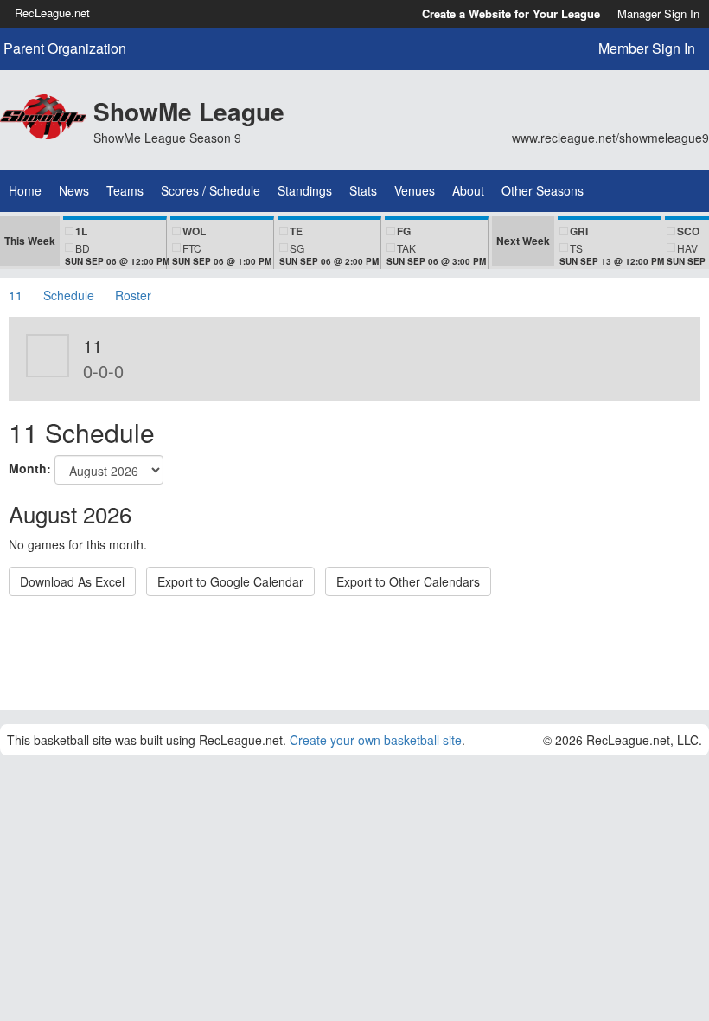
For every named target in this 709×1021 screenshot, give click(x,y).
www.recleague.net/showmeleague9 (610, 137)
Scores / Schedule (210, 190)
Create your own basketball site (376, 739)
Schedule (68, 295)
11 (15, 295)
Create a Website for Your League (511, 13)
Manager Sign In (658, 13)
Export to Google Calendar (230, 581)
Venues (414, 190)
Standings (305, 190)
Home (25, 190)
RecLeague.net (52, 12)
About (468, 190)
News (74, 190)
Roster (133, 295)
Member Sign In (646, 48)
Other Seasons (542, 190)
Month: (30, 468)
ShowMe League (188, 111)
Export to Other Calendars (408, 581)
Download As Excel (72, 581)
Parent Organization (64, 48)
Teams (125, 190)
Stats (363, 190)
